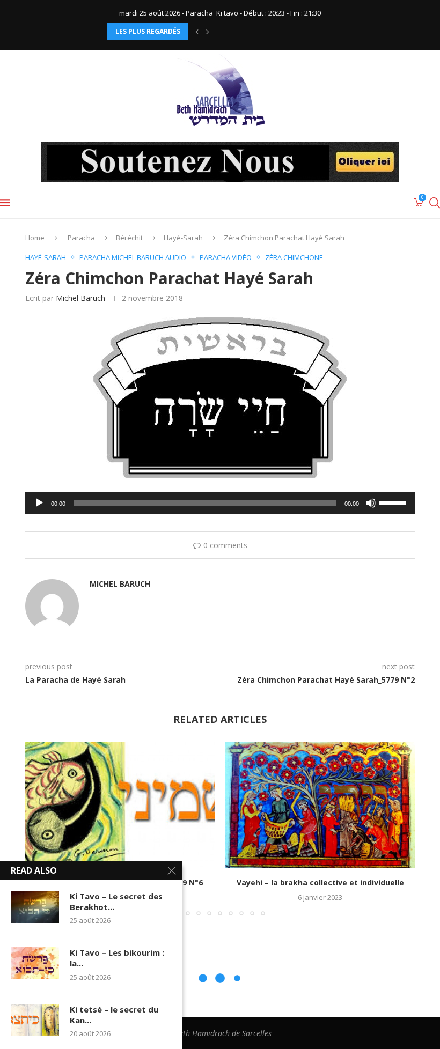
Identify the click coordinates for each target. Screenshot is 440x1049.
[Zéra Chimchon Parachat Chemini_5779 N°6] (120, 805)
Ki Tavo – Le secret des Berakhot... (116, 901)
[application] (220, 503)
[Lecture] (39, 503)
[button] (197, 31)
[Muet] (370, 503)
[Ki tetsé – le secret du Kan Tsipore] (35, 1020)
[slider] (394, 502)
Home (35, 237)
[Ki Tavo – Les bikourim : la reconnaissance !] (35, 963)
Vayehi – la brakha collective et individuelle (320, 882)
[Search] (434, 202)
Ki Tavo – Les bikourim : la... (117, 958)
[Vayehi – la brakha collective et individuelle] (320, 805)
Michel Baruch (80, 298)
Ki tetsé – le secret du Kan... (114, 1014)
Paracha (81, 237)
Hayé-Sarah (183, 237)
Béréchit (129, 237)
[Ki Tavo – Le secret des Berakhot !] (35, 907)
